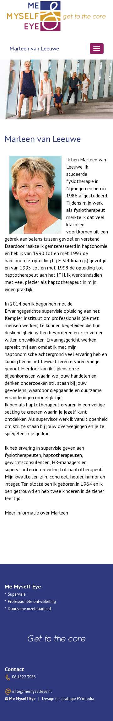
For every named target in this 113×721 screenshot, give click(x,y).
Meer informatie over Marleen (36, 512)
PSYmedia (85, 698)
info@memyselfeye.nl (32, 691)
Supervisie (17, 594)
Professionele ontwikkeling (32, 601)
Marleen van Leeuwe (34, 48)
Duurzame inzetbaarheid (29, 608)
